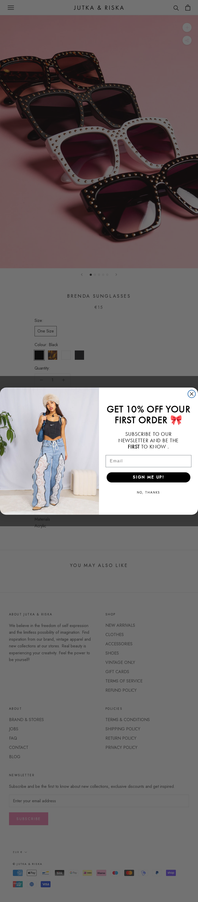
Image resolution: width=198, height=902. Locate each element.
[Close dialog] (192, 394)
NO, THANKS (148, 492)
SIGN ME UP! (148, 477)
